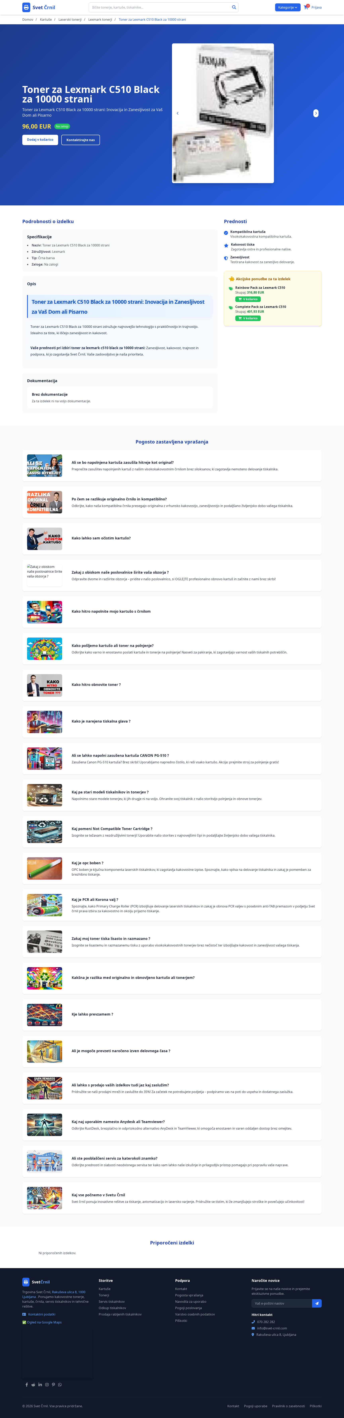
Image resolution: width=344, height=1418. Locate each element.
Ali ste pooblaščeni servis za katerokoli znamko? (114, 1158)
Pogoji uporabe (255, 1406)
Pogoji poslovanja (188, 1308)
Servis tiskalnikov (112, 1301)
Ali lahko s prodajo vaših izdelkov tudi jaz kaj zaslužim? (120, 1085)
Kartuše (104, 1289)
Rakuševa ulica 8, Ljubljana (276, 1334)
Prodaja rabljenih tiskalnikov (120, 1314)
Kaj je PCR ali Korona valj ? (95, 899)
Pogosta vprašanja (189, 1295)
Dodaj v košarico (40, 139)
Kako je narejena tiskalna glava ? (101, 721)
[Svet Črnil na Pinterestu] (53, 1385)
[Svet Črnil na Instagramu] (47, 1385)
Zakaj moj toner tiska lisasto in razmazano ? (111, 938)
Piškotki (181, 1320)
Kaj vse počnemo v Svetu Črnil (98, 1194)
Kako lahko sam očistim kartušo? (101, 538)
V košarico (250, 299)
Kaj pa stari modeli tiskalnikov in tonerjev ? (110, 792)
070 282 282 (266, 1322)
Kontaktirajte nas (80, 140)
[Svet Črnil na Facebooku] (26, 1385)
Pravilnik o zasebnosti (288, 1406)
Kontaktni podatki (41, 1314)
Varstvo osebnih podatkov (195, 1314)
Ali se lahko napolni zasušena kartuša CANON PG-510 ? (120, 755)
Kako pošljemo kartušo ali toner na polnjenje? (113, 645)
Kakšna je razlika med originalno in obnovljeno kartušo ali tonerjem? (133, 977)
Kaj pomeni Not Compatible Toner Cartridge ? (112, 828)
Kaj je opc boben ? (88, 862)
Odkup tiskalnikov (112, 1308)
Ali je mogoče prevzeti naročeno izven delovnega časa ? (121, 1050)
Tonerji (104, 1295)
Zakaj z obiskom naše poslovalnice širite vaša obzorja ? (120, 572)
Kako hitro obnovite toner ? (96, 684)
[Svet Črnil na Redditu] (33, 1385)
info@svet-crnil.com (272, 1328)
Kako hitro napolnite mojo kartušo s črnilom (111, 611)
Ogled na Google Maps (42, 1322)
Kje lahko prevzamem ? (92, 1014)
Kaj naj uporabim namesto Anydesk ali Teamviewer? (118, 1121)
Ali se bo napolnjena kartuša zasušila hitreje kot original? (123, 462)
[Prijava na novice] (317, 1303)
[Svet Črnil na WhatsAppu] (60, 1385)
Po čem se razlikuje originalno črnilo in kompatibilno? (119, 499)
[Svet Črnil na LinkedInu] (40, 1385)
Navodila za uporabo (190, 1301)
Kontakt (181, 1289)
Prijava (317, 7)
